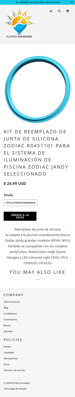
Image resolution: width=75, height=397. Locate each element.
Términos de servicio (14, 370)
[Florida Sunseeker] (19, 24)
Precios (7, 346)
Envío (6, 364)
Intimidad (9, 352)
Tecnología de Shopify (15, 388)
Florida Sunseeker (21, 382)
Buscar (7, 325)
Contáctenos (10, 313)
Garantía (8, 331)
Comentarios (10, 319)
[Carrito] (67, 11)
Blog (6, 307)
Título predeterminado (20, 202)
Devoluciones (11, 358)
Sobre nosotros (12, 301)
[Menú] (51, 11)
